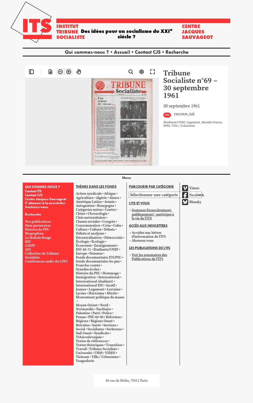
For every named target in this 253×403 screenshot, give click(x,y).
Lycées (81, 293)
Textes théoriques (90, 345)
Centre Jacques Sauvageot (197, 31)
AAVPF (30, 245)
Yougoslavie (85, 360)
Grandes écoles (87, 269)
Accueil (122, 52)
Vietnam (82, 357)
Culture (81, 229)
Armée (109, 201)
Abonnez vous (142, 240)
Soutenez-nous (36, 207)
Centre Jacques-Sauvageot (45, 199)
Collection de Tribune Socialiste (42, 255)
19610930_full (184, 114)
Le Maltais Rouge (38, 237)
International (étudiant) (94, 281)
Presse (81, 317)
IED (28, 241)
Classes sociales (88, 221)
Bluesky (195, 202)
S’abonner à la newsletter (45, 203)
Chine (80, 213)
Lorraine (114, 289)
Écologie (82, 241)
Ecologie (98, 241)
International (108, 277)
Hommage (111, 273)
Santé (96, 325)
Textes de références (92, 341)
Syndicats (101, 333)
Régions (82, 321)
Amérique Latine (89, 201)
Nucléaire (103, 309)
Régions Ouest (102, 321)
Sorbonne (114, 329)
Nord (104, 305)
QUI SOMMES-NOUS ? (42, 187)
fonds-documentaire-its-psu (98, 261)
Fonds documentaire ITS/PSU (98, 257)
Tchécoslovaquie (89, 337)
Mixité (112, 293)
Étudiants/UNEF (105, 249)
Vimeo (194, 188)
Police (107, 313)
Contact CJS (148, 52)
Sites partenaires (38, 225)
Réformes (113, 317)
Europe (81, 253)
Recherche (177, 52)
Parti (96, 313)
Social (80, 329)
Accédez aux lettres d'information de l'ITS (149, 234)
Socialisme (95, 329)
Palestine (83, 313)
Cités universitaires (90, 217)
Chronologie (97, 213)
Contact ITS (33, 191)
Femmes (96, 253)
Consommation (88, 225)
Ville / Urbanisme (105, 357)
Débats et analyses (90, 233)
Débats (109, 229)
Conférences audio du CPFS (46, 261)
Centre (110, 209)
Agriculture (84, 197)
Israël (110, 285)
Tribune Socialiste (103, 349)
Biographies (34, 233)
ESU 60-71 (83, 249)
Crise (107, 225)
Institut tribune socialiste (70, 31)
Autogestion (85, 205)
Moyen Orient (87, 305)
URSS (98, 353)
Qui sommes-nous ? (87, 52)
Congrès (108, 221)
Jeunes (81, 289)
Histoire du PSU (37, 229)
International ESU (90, 285)
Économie (84, 245)
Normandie (85, 309)
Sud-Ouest (84, 333)
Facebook (196, 195)
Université (84, 353)
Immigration (86, 277)
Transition (114, 345)
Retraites (83, 325)
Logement (97, 289)
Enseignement (105, 245)
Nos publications (38, 221)
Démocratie (113, 237)
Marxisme (96, 293)
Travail (81, 349)
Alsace (114, 197)
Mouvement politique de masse (100, 297)
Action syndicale (89, 193)
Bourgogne (105, 205)
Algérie (101, 197)
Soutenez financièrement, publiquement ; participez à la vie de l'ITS (153, 214)
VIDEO (110, 353)
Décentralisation (89, 237)
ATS (28, 249)
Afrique (110, 193)
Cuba (117, 225)
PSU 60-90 (95, 317)
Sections (109, 325)
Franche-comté (88, 265)
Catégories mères (89, 209)
